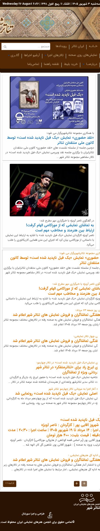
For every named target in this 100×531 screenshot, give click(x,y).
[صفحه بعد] (77, 484)
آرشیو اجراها (32, 55)
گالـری (15, 55)
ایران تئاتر (78, 46)
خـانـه (93, 46)
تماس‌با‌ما (33, 64)
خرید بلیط (71, 64)
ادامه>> (9, 483)
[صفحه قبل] (84, 484)
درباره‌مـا (91, 64)
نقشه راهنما (51, 64)
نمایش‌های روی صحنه (82, 54)
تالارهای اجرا (55, 55)
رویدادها (61, 46)
